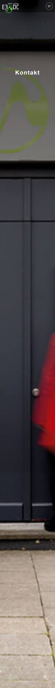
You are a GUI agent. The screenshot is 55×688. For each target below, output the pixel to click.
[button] (49, 6)
